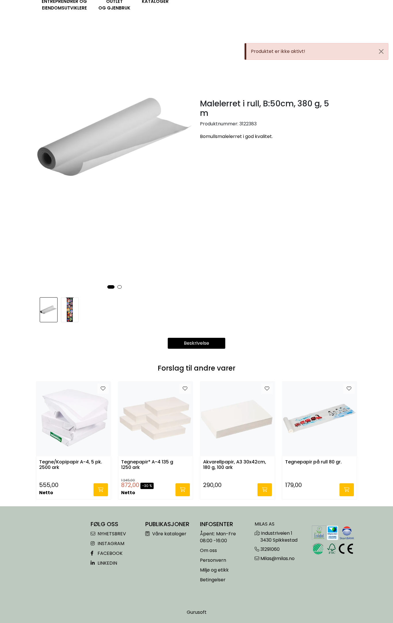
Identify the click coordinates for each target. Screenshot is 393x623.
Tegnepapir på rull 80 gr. (313, 462)
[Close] (381, 51)
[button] (111, 287)
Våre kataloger (168, 533)
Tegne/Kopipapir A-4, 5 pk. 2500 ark (70, 465)
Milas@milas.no (277, 558)
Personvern (213, 560)
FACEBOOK (109, 553)
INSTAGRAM (110, 543)
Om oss (208, 550)
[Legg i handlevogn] (101, 489)
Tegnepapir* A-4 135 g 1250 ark (147, 465)
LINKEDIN (106, 563)
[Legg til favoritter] (103, 389)
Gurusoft (197, 612)
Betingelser (213, 579)
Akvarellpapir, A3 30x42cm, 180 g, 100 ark (234, 465)
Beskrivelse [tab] (196, 343)
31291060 (270, 549)
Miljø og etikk (214, 570)
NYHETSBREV (111, 533)
